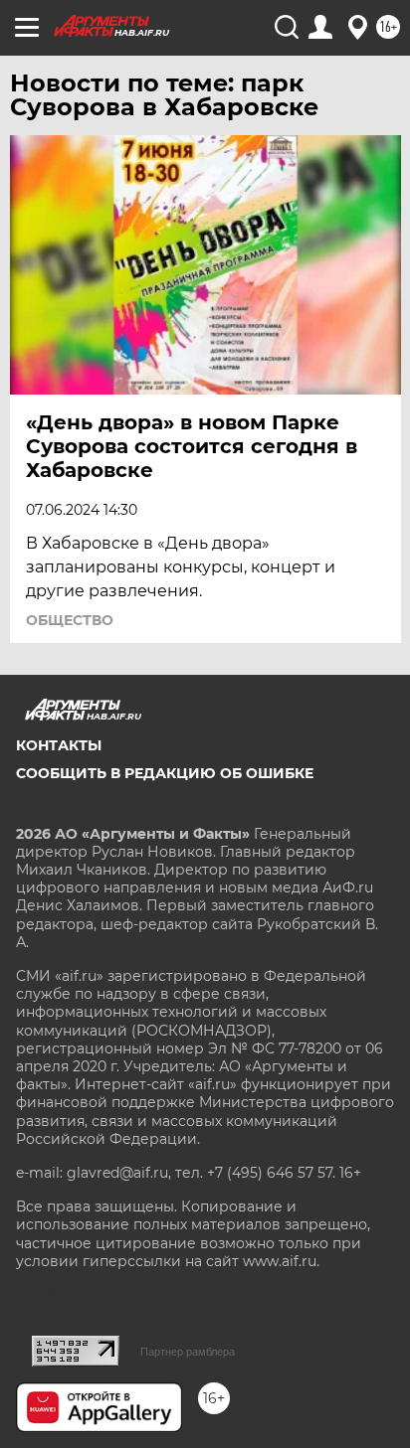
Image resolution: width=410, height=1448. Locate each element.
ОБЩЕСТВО (69, 620)
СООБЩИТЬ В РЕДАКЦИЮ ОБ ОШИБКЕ (164, 773)
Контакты (59, 745)
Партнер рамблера (187, 1352)
